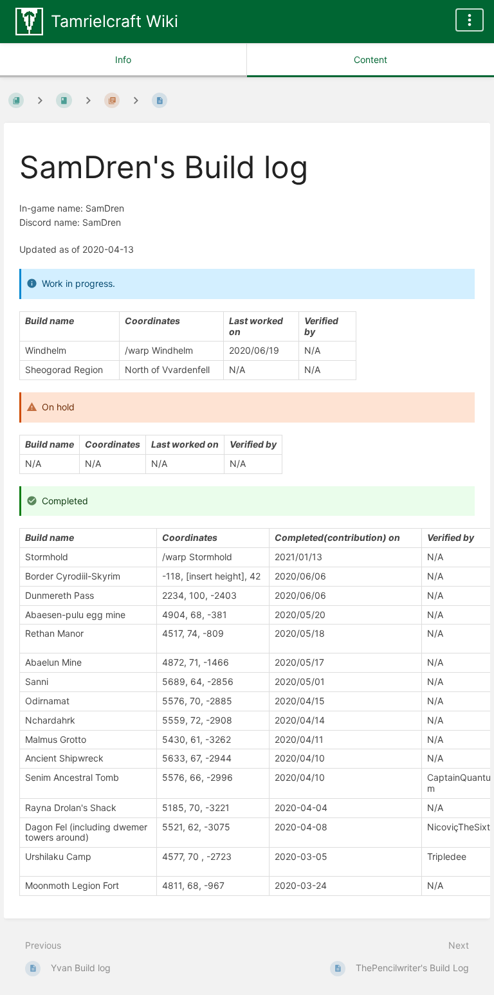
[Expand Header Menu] (469, 20)
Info (123, 59)
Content (370, 59)
